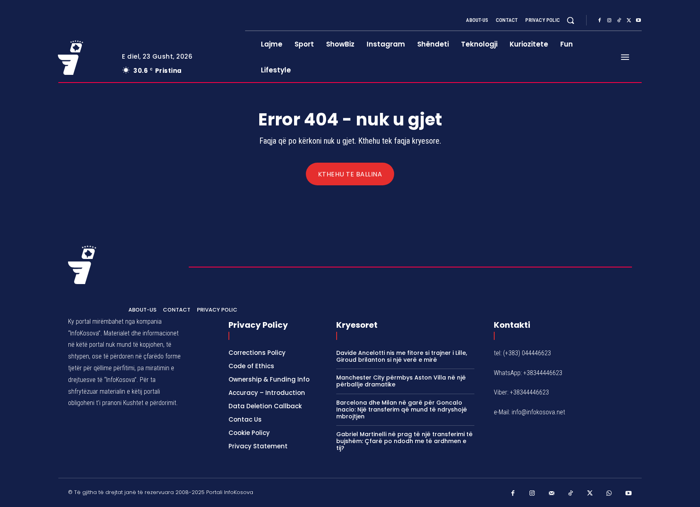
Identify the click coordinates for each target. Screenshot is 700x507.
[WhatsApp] (609, 493)
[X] (629, 20)
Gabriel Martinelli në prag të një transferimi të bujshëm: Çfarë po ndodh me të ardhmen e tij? (404, 441)
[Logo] (84, 57)
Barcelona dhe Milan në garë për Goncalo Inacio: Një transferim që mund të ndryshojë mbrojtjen (401, 409)
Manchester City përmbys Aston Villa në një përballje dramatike (401, 380)
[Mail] (551, 493)
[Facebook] (599, 20)
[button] (570, 20)
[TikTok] (619, 20)
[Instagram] (609, 20)
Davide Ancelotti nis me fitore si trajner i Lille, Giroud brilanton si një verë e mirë (401, 356)
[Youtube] (638, 20)
